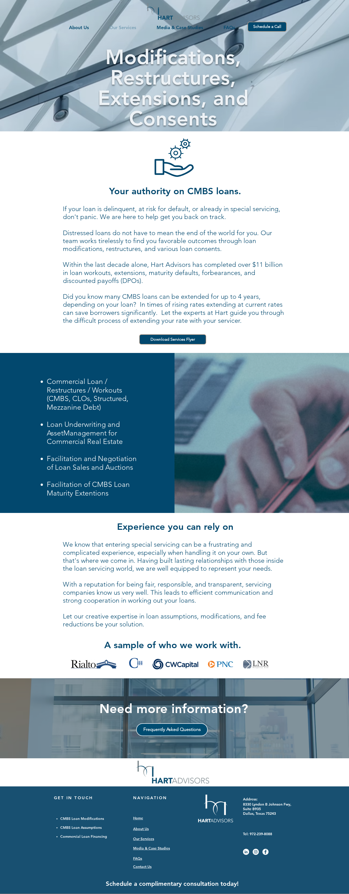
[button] (172, 339)
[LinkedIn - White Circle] (246, 852)
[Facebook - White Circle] (265, 852)
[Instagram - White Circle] (256, 852)
